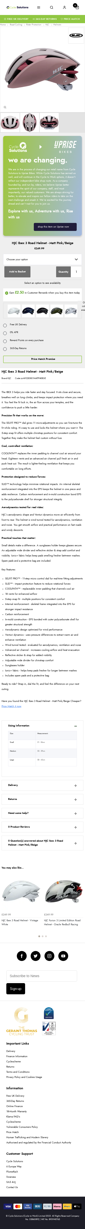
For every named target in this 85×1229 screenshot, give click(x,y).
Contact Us (12, 1187)
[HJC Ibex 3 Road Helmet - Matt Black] (43, 310)
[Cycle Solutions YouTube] (63, 956)
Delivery (10, 1051)
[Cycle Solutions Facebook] (22, 956)
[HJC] (76, 35)
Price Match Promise (43, 359)
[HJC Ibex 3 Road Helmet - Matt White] (71, 310)
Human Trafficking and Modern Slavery (27, 1137)
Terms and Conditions (17, 1072)
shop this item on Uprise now (53, 227)
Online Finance (14, 1106)
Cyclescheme (13, 1061)
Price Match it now (11, 706)
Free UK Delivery (17, 19)
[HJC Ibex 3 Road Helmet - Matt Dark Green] (57, 310)
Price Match (72, 19)
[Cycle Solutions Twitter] (36, 956)
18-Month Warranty (16, 1111)
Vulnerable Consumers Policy (22, 1127)
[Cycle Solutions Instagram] (49, 956)
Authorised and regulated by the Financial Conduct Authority (38, 1142)
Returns (10, 1067)
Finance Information (16, 1056)
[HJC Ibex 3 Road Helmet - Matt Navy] (28, 310)
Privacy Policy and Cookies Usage (24, 1077)
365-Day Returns (46, 19)
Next (79, 906)
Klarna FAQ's (13, 1116)
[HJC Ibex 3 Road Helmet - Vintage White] (14, 310)
